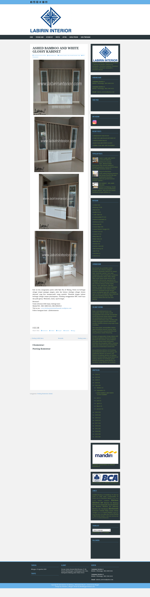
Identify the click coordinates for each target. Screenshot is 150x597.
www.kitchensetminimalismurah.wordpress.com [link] (56, 308)
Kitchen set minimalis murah (102, 505)
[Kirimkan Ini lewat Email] (33, 328)
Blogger (97, 584)
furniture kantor (106, 498)
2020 (96, 415)
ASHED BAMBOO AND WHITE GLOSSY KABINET (56, 49)
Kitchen (114, 500)
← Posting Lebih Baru (36, 338)
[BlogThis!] (35, 328)
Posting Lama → (83, 338)
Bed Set (95, 210)
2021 (96, 412)
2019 (96, 417)
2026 (96, 374)
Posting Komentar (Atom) (45, 393)
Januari (99, 409)
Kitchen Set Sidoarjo (110, 506)
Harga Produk (73, 37)
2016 (96, 426)
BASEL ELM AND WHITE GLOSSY (102, 143)
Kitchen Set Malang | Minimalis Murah (74, 584)
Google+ (59, 330)
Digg (73, 330)
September (100, 390)
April (98, 403)
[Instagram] (34, 2)
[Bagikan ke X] (37, 328)
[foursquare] (40, 2)
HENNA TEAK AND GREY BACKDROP (104, 145)
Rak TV (95, 251)
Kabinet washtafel (98, 219)
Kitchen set (96, 222)
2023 (96, 382)
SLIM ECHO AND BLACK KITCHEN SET (104, 138)
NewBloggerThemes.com (87, 586)
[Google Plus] (43, 2)
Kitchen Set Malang (111, 503)
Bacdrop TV (96, 207)
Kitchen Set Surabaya (100, 509)
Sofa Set (95, 256)
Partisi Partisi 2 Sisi (75, 55)
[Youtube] (46, 2)
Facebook (44, 330)
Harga (113, 498)
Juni (98, 400)
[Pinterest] (37, 2)
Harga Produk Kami (105, 171)
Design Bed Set (96, 498)
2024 (96, 380)
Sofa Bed (95, 253)
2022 (96, 385)
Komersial (96, 224)
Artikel (64, 37)
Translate (106, 532)
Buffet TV (96, 212)
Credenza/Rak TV (98, 217)
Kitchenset (113, 508)
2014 (96, 431)
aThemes (64, 586)
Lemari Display (107, 512)
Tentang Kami (39, 37)
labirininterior (52, 55)
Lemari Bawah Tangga (100, 229)
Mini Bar (96, 241)
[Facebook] (31, 2)
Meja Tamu (96, 239)
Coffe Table (96, 214)
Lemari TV (96, 234)
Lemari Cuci (97, 231)
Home (31, 37)
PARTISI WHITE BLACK (100, 140)
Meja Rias (96, 236)
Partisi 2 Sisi (66, 55)
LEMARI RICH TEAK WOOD (101, 135)
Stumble (66, 330)
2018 (96, 420)
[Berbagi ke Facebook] (38, 328)
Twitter (52, 330)
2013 (96, 434)
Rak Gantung (97, 248)
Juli (98, 398)
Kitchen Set (49, 37)
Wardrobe (106, 517)
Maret (98, 406)
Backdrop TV (109, 495)
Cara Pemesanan (85, 37)
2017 (96, 423)
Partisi (58, 37)
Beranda (60, 338)
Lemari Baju (97, 226)
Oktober (99, 387)
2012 (96, 436)
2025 (96, 377)
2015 (96, 428)
